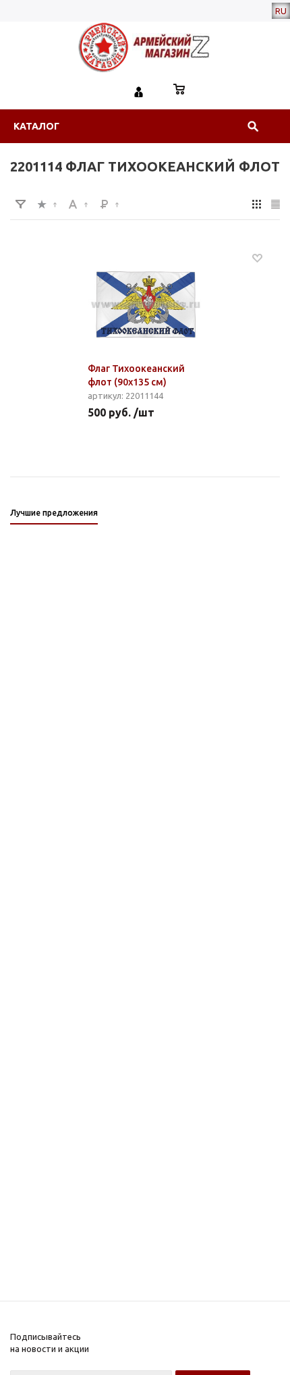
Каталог (36, 126)
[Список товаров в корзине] (179, 90)
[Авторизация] (139, 90)
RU (281, 11)
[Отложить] (257, 257)
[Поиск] (253, 126)
